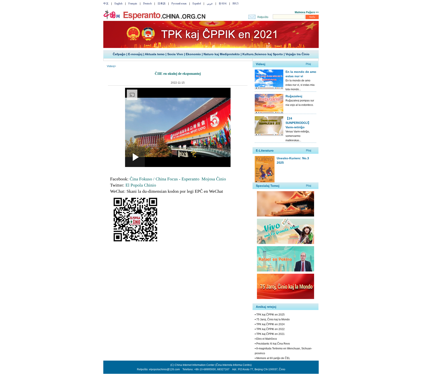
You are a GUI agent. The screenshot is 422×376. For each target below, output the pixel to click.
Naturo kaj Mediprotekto (222, 54)
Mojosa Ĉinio (214, 178)
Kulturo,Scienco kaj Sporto (262, 54)
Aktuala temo (155, 54)
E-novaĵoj (135, 54)
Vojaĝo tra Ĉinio (297, 54)
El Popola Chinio (141, 185)
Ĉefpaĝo (119, 54)
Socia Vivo (175, 54)
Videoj (111, 66)
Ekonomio (193, 54)
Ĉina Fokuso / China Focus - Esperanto (164, 178)
